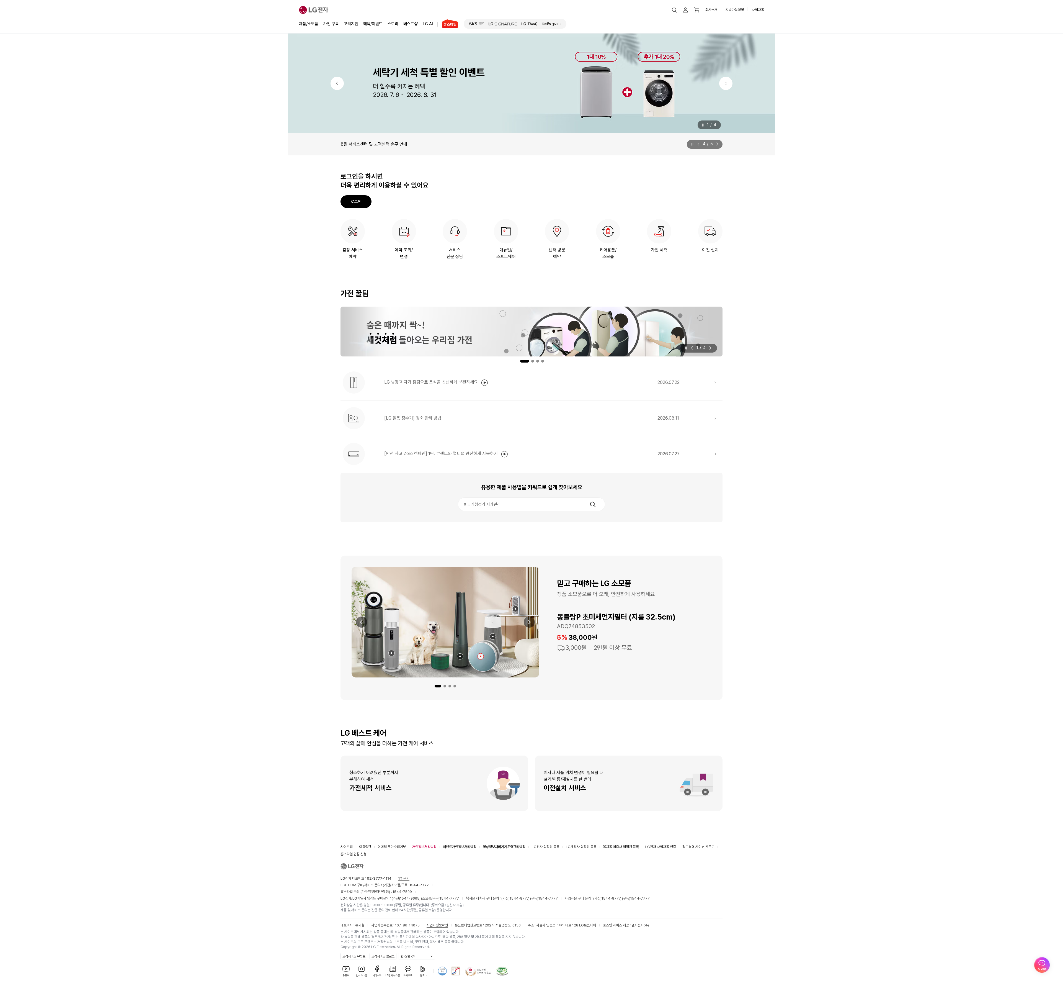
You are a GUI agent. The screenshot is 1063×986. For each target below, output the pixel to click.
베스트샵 (410, 23)
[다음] (725, 83)
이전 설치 (710, 250)
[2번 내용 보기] (444, 686)
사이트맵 (346, 847)
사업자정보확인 (437, 925)
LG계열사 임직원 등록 (581, 847)
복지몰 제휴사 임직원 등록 (621, 847)
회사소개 (711, 10)
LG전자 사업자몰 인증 (660, 847)
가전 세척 (659, 250)
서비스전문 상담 (455, 253)
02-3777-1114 (379, 878)
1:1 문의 (403, 878)
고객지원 (351, 23)
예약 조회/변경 (404, 253)
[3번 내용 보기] (449, 686)
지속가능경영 (735, 10)
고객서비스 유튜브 (353, 956)
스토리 (393, 23)
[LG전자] (314, 10)
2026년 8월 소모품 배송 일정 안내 (371, 144)
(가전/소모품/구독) (405, 885)
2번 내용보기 (529, 361)
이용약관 (365, 847)
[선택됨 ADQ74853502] (480, 656)
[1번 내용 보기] (438, 686)
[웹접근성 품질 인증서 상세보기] (502, 971)
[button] (674, 10)
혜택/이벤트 (373, 23)
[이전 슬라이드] (699, 144)
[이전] (337, 83)
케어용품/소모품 (608, 253)
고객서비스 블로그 (382, 956)
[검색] (593, 504)
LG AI (428, 23)
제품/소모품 (308, 23)
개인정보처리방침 (424, 847)
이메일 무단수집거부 (392, 847)
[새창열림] (476, 23)
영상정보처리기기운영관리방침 (504, 847)
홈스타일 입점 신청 (353, 854)
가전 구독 (331, 23)
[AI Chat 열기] (1042, 965)
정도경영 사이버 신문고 (698, 847)
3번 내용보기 (537, 361)
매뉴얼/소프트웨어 (506, 253)
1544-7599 (402, 892)
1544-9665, (410, 898)
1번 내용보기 (520, 361)
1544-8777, (520, 898)
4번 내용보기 (542, 361)
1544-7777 (449, 898)
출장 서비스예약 (352, 253)
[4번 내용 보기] (454, 686)
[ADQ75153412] (515, 608)
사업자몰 (758, 10)
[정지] (702, 125)
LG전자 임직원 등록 (545, 847)
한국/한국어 (408, 956)
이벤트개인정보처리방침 (459, 847)
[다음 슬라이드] (716, 144)
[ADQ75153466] (391, 653)
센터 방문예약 (557, 253)
